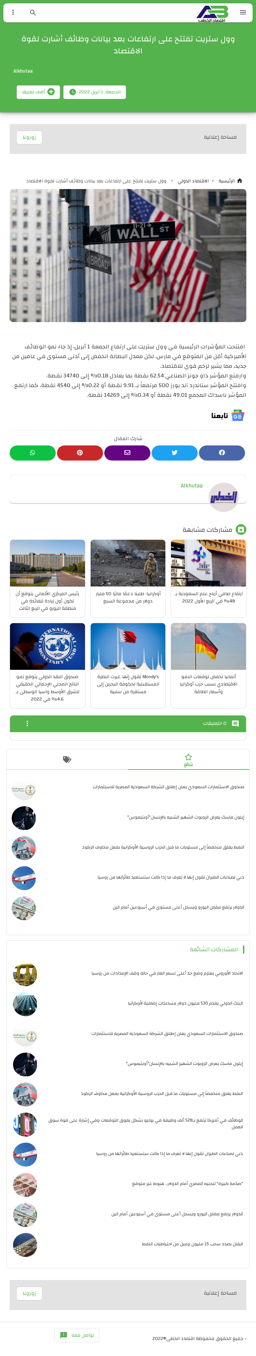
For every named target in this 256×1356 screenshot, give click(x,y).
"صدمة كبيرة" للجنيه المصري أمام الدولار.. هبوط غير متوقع (187, 1183)
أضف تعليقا (33, 92)
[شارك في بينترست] (80, 452)
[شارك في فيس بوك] (222, 452)
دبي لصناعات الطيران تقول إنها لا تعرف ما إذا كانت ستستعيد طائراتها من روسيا (171, 877)
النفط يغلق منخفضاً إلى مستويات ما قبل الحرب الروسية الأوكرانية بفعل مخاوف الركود (163, 847)
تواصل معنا (77, 1335)
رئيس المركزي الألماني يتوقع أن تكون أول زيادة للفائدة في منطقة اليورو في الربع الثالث (47, 601)
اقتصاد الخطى (180, 1338)
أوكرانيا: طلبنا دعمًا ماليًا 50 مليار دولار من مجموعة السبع (128, 597)
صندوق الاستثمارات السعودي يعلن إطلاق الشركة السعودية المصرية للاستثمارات (168, 787)
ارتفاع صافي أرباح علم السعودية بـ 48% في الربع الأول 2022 (209, 597)
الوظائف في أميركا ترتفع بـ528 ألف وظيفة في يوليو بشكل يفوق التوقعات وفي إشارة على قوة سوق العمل (145, 1123)
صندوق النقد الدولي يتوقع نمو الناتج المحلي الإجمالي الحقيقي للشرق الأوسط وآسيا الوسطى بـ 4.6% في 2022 (47, 688)
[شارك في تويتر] (175, 452)
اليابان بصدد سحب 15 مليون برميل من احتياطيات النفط (192, 1244)
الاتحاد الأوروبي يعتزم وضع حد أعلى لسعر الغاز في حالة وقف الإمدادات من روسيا (167, 973)
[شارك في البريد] (127, 452)
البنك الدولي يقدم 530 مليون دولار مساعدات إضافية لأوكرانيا (185, 1003)
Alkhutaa (192, 485)
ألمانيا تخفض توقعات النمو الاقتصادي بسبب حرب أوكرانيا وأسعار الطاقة (208, 684)
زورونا (29, 137)
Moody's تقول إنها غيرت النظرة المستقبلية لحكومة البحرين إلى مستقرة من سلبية (128, 684)
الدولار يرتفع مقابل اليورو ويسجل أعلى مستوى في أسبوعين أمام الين (178, 907)
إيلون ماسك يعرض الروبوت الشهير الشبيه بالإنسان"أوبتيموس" (185, 817)
